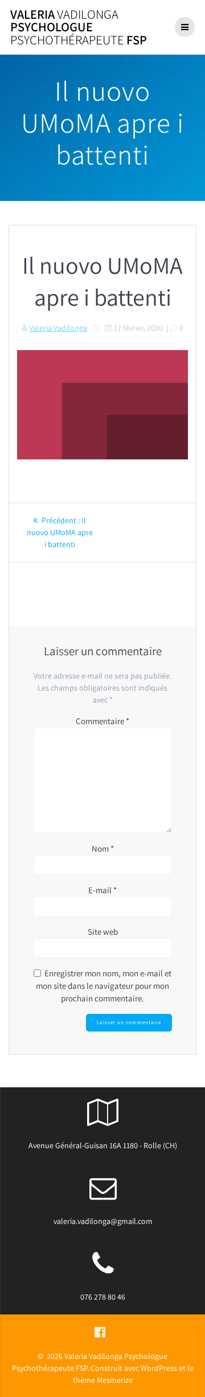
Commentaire (102, 721)
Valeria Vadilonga (58, 328)
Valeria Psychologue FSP (78, 27)
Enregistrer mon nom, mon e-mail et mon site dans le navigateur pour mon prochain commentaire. (103, 986)
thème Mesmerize (103, 1380)
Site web (103, 931)
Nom (103, 848)
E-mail (102, 890)
